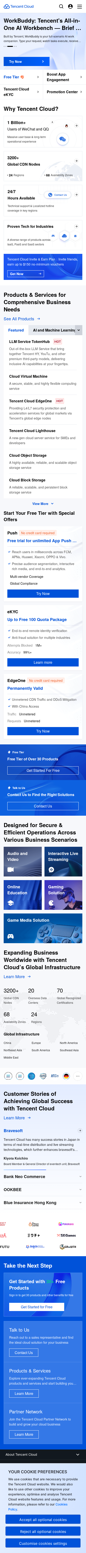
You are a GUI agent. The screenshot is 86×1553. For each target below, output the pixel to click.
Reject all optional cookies (43, 1531)
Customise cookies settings (43, 1543)
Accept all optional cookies (43, 1519)
